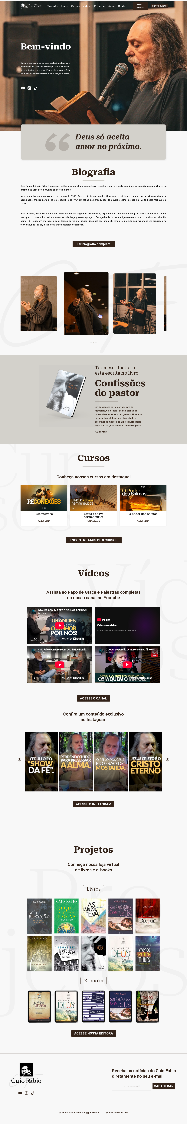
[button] (91, 342)
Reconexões (44, 514)
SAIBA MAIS (101, 432)
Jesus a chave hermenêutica (93, 515)
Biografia (52, 6)
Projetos (99, 6)
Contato (123, 6)
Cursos (75, 6)
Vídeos (87, 6)
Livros (111, 6)
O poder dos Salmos (143, 514)
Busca (64, 6)
